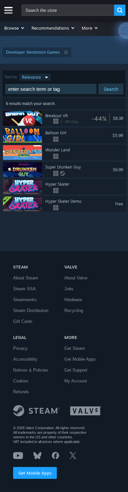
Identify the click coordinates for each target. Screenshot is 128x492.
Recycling (73, 310)
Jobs (69, 288)
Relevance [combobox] (31, 77)
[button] (14, 28)
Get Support (75, 370)
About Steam (25, 277)
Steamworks (25, 299)
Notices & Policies (30, 370)
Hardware (73, 299)
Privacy (20, 348)
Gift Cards (22, 321)
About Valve (75, 277)
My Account (75, 380)
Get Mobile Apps (35, 473)
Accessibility (25, 359)
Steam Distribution (30, 310)
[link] (122, 118)
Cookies (21, 380)
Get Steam (74, 348)
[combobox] (68, 10)
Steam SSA (24, 288)
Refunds (21, 391)
